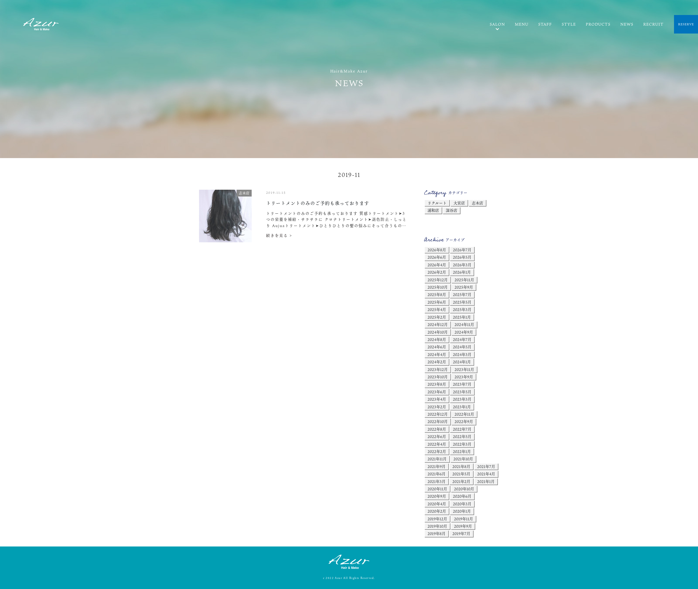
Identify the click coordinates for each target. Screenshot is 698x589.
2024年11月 (464, 324)
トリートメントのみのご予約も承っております (317, 203)
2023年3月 (462, 399)
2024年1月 (462, 362)
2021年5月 (461, 474)
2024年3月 (462, 354)
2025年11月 (464, 280)
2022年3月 (462, 444)
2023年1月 (462, 407)
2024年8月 (437, 339)
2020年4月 (437, 504)
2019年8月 (437, 533)
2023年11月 (464, 369)
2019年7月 (461, 533)
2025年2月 (437, 317)
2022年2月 (437, 451)
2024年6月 (437, 347)
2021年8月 (461, 466)
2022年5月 (462, 436)
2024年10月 (438, 332)
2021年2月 (461, 481)
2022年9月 (464, 421)
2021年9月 (437, 466)
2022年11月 (464, 414)
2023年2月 (437, 407)
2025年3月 (462, 309)
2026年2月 (437, 272)
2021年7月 (486, 466)
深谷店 (451, 210)
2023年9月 (464, 377)
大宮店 (459, 203)
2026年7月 (462, 250)
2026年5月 (462, 257)
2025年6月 (437, 302)
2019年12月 (437, 519)
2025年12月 (438, 280)
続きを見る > (279, 235)
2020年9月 (437, 496)
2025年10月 (438, 287)
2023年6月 (437, 392)
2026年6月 (437, 257)
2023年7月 (462, 384)
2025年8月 (437, 294)
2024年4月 (437, 354)
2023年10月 (438, 377)
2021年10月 (463, 459)
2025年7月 (462, 294)
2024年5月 (462, 347)
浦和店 (433, 210)
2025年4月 (437, 309)
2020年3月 (462, 504)
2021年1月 (486, 481)
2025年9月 (464, 287)
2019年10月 (437, 526)
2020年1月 (462, 511)
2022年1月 (462, 451)
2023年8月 (437, 384)
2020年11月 (437, 489)
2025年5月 (462, 302)
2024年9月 (464, 332)
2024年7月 (462, 339)
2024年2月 (437, 362)
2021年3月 (437, 481)
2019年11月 (463, 519)
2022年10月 (438, 421)
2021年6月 (437, 474)
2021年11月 (437, 459)
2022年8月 (437, 429)
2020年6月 (462, 496)
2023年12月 (438, 369)
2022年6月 (437, 436)
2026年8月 (437, 250)
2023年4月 (437, 399)
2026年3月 (462, 265)
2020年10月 (464, 489)
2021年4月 (486, 474)
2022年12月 (438, 414)
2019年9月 (463, 526)
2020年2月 (437, 511)
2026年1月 (462, 272)
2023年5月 (462, 392)
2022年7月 (462, 429)
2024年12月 (438, 324)
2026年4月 (437, 265)
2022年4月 (437, 444)
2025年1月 (462, 317)
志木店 (477, 203)
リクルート (437, 203)
